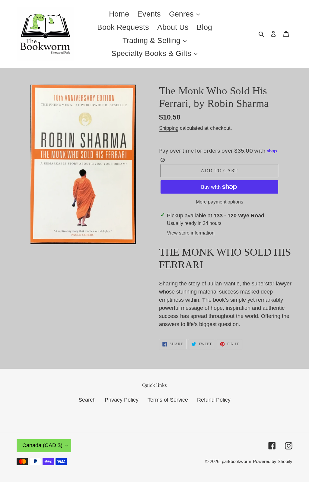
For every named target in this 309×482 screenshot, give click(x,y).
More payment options (219, 201)
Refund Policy (214, 400)
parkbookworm (236, 461)
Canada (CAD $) (42, 445)
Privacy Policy (122, 400)
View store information (191, 232)
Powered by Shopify (272, 461)
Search (87, 400)
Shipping (168, 128)
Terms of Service (168, 400)
